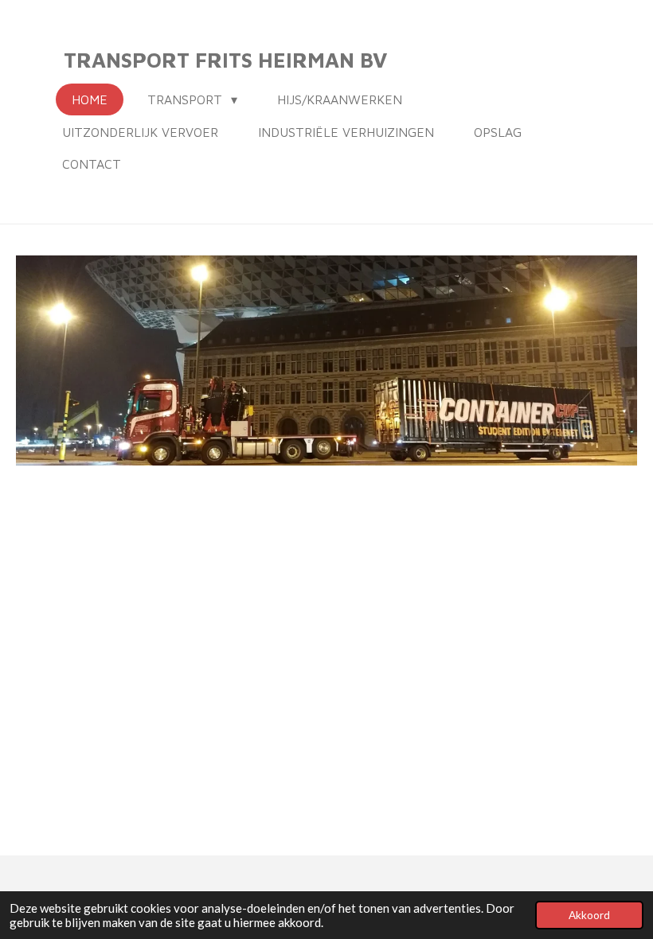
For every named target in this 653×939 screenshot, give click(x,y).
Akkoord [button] (589, 915)
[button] (622, 269)
